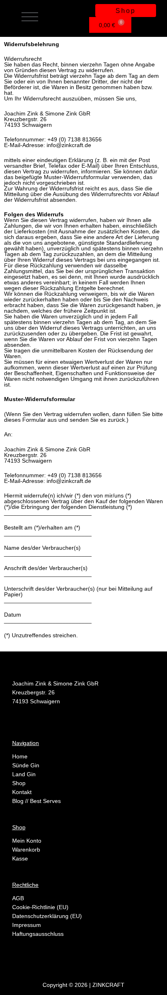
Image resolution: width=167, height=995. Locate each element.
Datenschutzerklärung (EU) (47, 916)
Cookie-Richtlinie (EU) (40, 907)
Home (20, 756)
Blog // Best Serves (36, 801)
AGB (18, 898)
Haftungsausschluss (38, 934)
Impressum (26, 925)
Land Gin (24, 774)
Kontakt (22, 792)
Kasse (20, 858)
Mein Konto (26, 840)
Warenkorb (26, 849)
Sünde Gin (25, 765)
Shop (19, 783)
